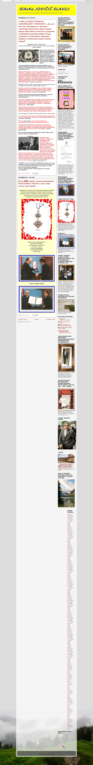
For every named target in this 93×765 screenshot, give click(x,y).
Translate (66, 73)
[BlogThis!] (34, 173)
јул (67, 522)
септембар (69, 553)
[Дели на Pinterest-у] (37, 173)
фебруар (69, 529)
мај (67, 525)
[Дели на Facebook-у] (36, 173)
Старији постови (50, 319)
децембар (69, 515)
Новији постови (22, 319)
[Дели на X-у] (35, 173)
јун (67, 524)
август (68, 521)
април (68, 544)
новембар (69, 517)
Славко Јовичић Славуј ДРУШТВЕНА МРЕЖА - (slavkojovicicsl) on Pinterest (65, 331)
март (68, 528)
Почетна (36, 319)
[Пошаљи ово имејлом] (32, 173)
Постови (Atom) (28, 321)
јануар (68, 514)
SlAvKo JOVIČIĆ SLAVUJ (44, 9)
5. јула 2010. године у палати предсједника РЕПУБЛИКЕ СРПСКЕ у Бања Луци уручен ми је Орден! (36, 183)
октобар (68, 518)
